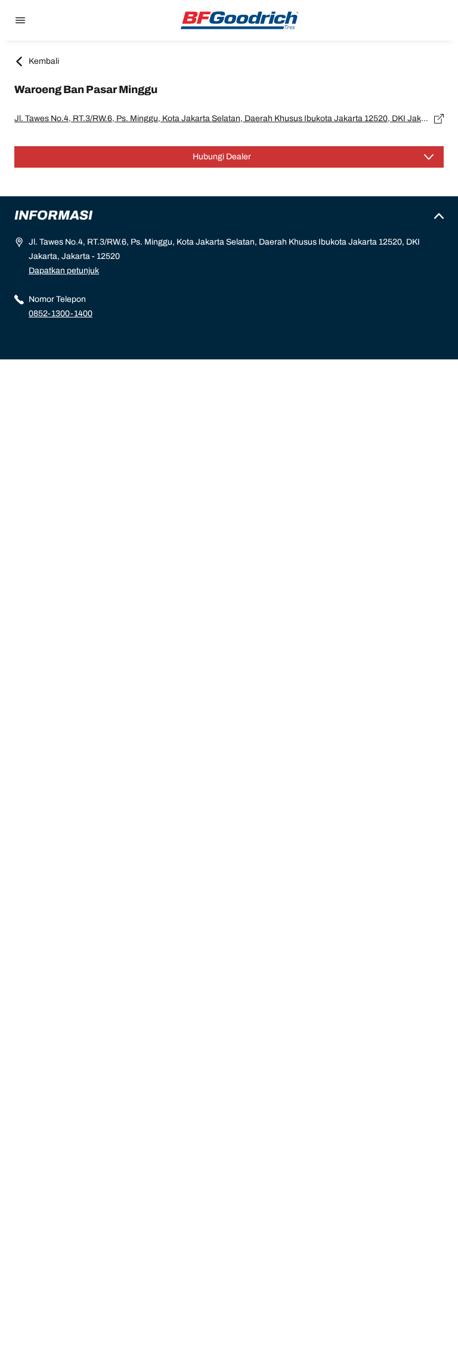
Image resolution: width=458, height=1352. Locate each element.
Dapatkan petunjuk (64, 270)
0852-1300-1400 (60, 313)
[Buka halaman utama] (240, 20)
